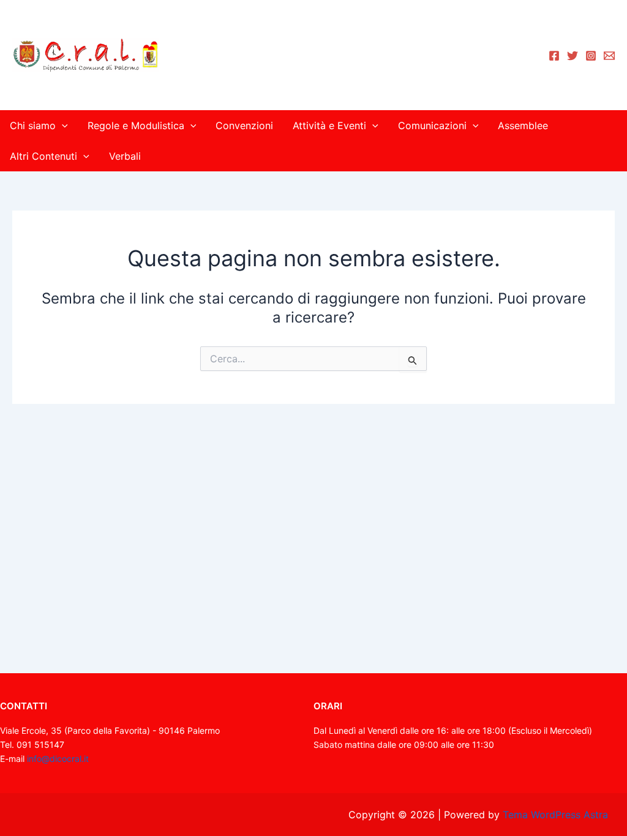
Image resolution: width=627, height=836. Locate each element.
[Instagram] (590, 55)
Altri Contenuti (43, 156)
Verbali (125, 156)
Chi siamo (33, 125)
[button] (62, 125)
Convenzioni (244, 125)
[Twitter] (572, 55)
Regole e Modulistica (136, 125)
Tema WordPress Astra (555, 814)
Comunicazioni (432, 125)
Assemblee (523, 125)
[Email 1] (609, 55)
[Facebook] (554, 55)
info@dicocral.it (58, 758)
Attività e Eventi (329, 125)
